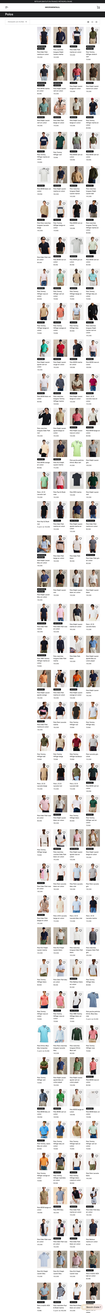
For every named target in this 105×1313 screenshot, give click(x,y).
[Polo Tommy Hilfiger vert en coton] (60, 277)
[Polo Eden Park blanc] (77, 544)
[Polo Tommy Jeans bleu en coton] (44, 1129)
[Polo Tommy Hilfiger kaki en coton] (77, 1129)
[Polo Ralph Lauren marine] (93, 678)
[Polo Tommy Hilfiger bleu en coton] (93, 277)
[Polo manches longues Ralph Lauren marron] (77, 174)
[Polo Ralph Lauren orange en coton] (77, 678)
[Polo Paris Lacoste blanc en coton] (60, 872)
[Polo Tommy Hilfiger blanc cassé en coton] (77, 1161)
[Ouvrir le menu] (9, 7)
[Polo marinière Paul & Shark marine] (60, 1291)
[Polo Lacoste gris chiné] (93, 742)
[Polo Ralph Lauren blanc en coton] (77, 578)
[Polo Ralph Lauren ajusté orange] (44, 678)
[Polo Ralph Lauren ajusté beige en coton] (60, 416)
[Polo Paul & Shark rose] (60, 480)
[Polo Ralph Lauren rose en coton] (77, 416)
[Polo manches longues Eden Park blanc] (77, 936)
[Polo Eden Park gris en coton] (93, 544)
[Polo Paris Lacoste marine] (60, 710)
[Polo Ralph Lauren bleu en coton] (44, 544)
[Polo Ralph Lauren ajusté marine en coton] (77, 509)
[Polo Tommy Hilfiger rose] (93, 1034)
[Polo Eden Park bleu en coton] (60, 967)
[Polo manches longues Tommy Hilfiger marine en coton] (93, 209)
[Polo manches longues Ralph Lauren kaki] (93, 174)
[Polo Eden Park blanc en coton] (77, 1227)
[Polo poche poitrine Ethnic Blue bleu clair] (93, 999)
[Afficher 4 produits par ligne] (97, 22)
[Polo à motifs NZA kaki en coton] (93, 1259)
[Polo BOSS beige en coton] (93, 416)
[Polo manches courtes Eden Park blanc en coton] (60, 838)
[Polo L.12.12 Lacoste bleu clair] (77, 904)
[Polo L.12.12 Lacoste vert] (44, 480)
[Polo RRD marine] (77, 480)
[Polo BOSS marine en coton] (44, 72)
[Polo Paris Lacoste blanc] (93, 1161)
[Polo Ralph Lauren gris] (93, 448)
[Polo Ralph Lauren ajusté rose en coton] (77, 838)
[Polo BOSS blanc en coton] (44, 174)
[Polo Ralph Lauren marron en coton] (93, 72)
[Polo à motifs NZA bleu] (44, 1291)
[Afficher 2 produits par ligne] (88, 22)
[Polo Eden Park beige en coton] (60, 106)
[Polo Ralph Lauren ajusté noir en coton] (93, 1291)
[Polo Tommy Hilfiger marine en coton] (93, 106)
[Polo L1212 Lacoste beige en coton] (60, 904)
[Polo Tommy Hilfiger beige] (60, 742)
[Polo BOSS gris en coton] (77, 245)
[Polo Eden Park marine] (44, 612)
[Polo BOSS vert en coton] (77, 140)
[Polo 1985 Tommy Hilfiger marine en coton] (44, 644)
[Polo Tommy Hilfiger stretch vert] (93, 35)
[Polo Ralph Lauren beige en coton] (77, 106)
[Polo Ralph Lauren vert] (93, 480)
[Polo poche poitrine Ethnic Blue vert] (77, 448)
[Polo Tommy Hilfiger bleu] (77, 311)
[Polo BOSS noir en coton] (77, 209)
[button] (92, 1307)
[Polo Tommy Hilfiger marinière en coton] (60, 1161)
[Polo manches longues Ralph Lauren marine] (60, 35)
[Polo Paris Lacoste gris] (93, 872)
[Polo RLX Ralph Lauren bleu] (44, 1259)
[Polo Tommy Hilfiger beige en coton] (60, 209)
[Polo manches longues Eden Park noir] (44, 416)
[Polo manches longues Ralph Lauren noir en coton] (93, 311)
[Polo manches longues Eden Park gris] (93, 936)
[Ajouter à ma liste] (47, 30)
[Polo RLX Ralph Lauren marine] (60, 448)
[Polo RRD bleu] (60, 1195)
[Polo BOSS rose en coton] (93, 348)
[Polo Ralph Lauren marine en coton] (60, 174)
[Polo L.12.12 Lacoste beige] (44, 771)
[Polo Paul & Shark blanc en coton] (77, 1291)
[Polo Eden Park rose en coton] (60, 612)
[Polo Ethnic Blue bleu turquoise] (44, 1034)
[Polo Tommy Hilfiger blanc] (77, 803)
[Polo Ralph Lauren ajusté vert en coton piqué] (77, 1065)
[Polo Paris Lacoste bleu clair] (77, 872)
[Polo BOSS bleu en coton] (44, 1097)
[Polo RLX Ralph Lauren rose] (77, 1259)
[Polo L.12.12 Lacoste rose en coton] (93, 382)
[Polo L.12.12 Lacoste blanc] (93, 612)
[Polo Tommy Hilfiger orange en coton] (60, 311)
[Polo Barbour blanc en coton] (77, 967)
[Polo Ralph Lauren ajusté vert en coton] (44, 348)
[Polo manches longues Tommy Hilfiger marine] (60, 382)
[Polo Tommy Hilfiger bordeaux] (77, 742)
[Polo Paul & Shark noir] (44, 509)
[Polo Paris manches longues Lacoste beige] (44, 209)
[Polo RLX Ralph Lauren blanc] (60, 936)
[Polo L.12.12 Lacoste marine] (93, 904)
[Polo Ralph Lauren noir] (60, 578)
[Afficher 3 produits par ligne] (92, 22)
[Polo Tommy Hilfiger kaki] (44, 742)
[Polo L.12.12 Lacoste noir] (60, 771)
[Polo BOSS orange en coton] (44, 448)
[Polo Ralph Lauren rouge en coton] (77, 72)
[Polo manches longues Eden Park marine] (60, 644)
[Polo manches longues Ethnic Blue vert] (77, 1034)
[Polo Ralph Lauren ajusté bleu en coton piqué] (93, 644)
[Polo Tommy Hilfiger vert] (60, 140)
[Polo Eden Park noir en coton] (44, 245)
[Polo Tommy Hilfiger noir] (77, 710)
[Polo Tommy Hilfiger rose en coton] (44, 277)
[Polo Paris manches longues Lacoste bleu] (60, 1034)
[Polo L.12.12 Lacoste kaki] (77, 771)
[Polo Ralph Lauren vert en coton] (60, 72)
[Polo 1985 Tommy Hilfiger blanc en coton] (77, 999)
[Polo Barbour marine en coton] (93, 1227)
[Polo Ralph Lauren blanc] (93, 578)
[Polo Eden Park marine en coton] (44, 35)
